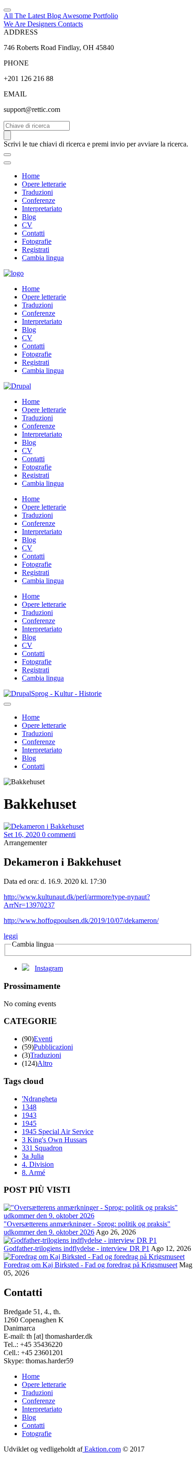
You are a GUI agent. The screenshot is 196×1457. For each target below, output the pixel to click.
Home (31, 176)
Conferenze (38, 200)
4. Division (38, 1164)
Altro (44, 1063)
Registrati (35, 249)
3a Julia (33, 1156)
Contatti (33, 233)
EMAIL (15, 94)
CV (27, 225)
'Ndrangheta (39, 1099)
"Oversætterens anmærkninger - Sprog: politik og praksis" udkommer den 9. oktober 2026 (87, 1228)
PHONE (16, 63)
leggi (11, 936)
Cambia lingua (43, 258)
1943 (29, 1115)
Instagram (49, 968)
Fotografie (37, 241)
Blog (29, 217)
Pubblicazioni (53, 1047)
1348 (29, 1107)
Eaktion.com (102, 1449)
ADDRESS (21, 32)
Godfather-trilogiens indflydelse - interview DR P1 (77, 1248)
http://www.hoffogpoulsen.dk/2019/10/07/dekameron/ (81, 920)
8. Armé (33, 1172)
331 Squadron (42, 1148)
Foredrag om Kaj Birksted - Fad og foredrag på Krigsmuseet (90, 1265)
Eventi (43, 1039)
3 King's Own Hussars (54, 1140)
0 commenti (59, 834)
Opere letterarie (44, 184)
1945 (29, 1123)
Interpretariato (42, 208)
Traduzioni (37, 192)
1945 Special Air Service (57, 1131)
